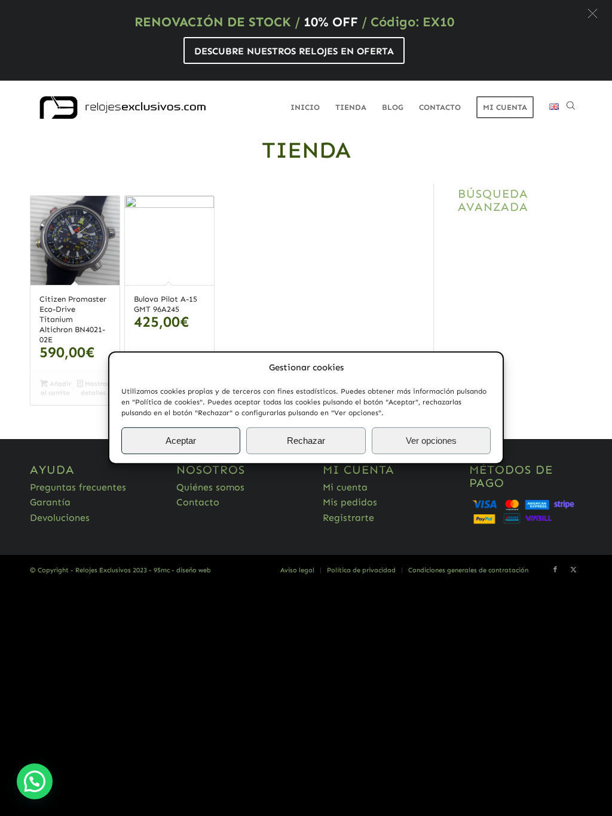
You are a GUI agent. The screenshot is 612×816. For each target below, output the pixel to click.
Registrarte (348, 517)
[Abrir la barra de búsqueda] (571, 107)
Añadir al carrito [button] (56, 388)
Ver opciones (431, 440)
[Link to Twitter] (573, 570)
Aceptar (181, 440)
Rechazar (306, 440)
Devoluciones (60, 517)
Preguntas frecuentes (78, 487)
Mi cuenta (345, 487)
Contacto (197, 502)
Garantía (50, 502)
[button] (592, 13)
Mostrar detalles (95, 388)
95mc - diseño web (182, 570)
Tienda (306, 150)
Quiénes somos (210, 487)
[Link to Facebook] (555, 570)
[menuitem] (305, 107)
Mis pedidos (350, 502)
